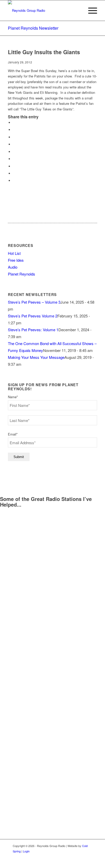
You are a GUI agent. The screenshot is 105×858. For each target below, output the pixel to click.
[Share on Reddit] (14, 173)
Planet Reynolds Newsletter (33, 28)
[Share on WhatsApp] (14, 137)
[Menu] (90, 10)
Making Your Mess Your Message (36, 357)
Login (26, 851)
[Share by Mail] (14, 180)
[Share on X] (14, 129)
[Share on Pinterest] (14, 144)
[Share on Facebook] (14, 122)
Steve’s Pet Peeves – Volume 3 (34, 302)
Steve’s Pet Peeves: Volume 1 (33, 329)
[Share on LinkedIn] (14, 151)
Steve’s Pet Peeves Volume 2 (32, 315)
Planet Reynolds (21, 274)
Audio (12, 267)
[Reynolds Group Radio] (43, 10)
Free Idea (15, 260)
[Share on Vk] (14, 166)
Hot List (14, 253)
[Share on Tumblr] (14, 158)
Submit (19, 457)
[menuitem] (90, 10)
